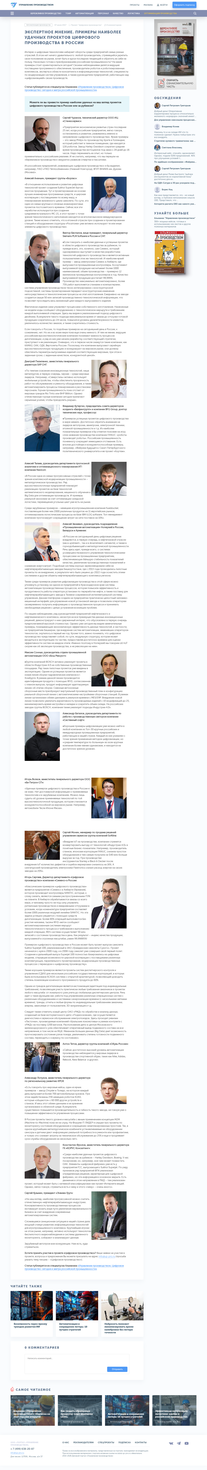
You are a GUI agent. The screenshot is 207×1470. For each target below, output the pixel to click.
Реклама (148, 5)
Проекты (134, 5)
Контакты (141, 1442)
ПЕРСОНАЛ (103, 13)
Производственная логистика (168, 1422)
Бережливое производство (26, 1422)
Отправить (117, 1369)
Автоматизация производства (38, 25)
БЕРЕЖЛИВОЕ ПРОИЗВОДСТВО (46, 13)
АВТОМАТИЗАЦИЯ (84, 13)
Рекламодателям (83, 1442)
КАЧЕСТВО (118, 13)
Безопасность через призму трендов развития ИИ (30, 1325)
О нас (65, 1442)
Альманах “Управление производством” (174, 218)
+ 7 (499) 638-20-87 (22, 1448)
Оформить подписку (184, 5)
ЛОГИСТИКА (134, 13)
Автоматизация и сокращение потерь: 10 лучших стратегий (73, 1326)
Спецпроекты (106, 1442)
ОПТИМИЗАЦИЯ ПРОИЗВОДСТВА (160, 13)
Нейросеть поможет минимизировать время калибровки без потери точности (118, 1328)
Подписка (124, 1442)
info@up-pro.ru (107, 1256)
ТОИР (68, 13)
